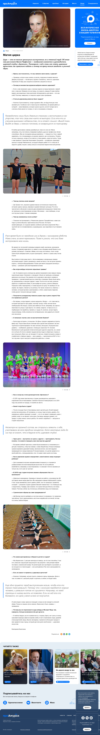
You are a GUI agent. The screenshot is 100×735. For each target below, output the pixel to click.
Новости (62, 715)
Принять (87, 707)
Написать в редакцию (25, 729)
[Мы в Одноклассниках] (83, 717)
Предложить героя (85, 64)
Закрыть (87, 729)
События (69, 715)
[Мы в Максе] (91, 717)
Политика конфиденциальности (45, 729)
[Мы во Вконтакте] (87, 717)
